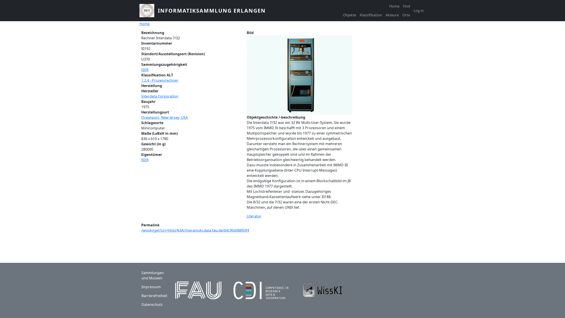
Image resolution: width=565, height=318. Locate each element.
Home (394, 6)
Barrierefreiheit (154, 295)
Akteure (392, 15)
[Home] (148, 10)
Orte (406, 15)
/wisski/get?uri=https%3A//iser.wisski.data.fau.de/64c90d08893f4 (195, 230)
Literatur (254, 216)
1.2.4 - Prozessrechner (159, 80)
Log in (419, 10)
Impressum (151, 286)
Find (406, 6)
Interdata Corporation (159, 96)
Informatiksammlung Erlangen (212, 10)
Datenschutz (152, 304)
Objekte (349, 15)
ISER (145, 69)
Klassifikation (371, 15)
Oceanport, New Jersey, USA (164, 117)
